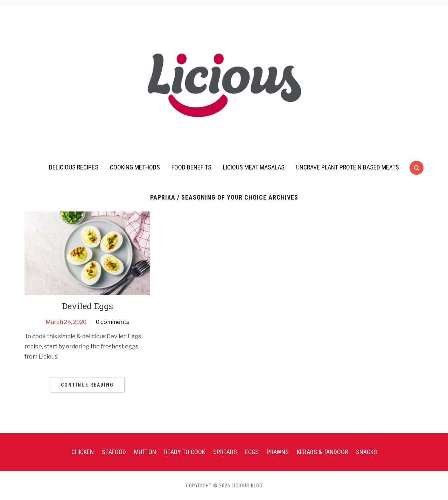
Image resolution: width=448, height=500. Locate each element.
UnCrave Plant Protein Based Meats (347, 167)
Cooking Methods (135, 167)
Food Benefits (191, 167)
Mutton (145, 452)
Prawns (278, 452)
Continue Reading (87, 385)
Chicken (82, 452)
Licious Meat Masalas (254, 167)
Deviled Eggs (87, 306)
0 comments (112, 322)
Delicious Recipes (73, 167)
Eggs (252, 452)
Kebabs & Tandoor (322, 452)
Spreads (225, 452)
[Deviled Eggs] (87, 253)
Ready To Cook (184, 452)
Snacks (366, 452)
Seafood (114, 452)
